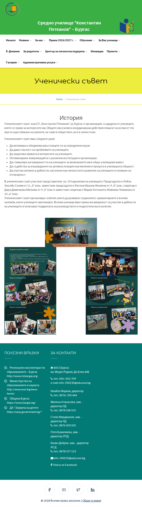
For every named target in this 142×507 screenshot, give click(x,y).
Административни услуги (39, 62)
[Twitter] (78, 490)
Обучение (86, 40)
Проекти (112, 51)
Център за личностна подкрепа (65, 51)
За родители (31, 51)
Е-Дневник (13, 51)
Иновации (97, 51)
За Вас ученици (108, 40)
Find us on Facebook (65, 464)
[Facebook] (49, 490)
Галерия (11, 62)
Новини (24, 40)
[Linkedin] (92, 490)
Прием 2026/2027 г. (61, 40)
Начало (11, 40)
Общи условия (92, 500)
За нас (39, 40)
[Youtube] (64, 490)
